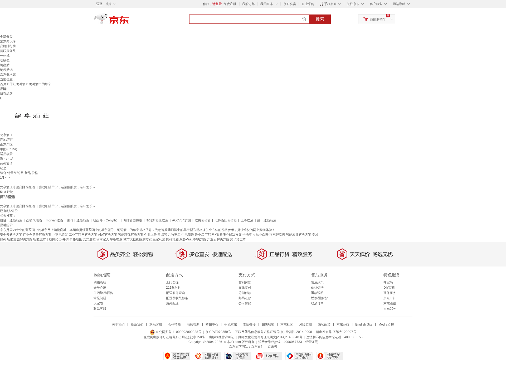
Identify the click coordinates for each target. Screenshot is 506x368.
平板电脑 (116, 239)
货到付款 (245, 282)
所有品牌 (6, 93)
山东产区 (6, 144)
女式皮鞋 (89, 239)
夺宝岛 (388, 282)
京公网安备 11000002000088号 (178, 332)
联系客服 (100, 309)
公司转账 (245, 303)
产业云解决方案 (218, 239)
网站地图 (172, 239)
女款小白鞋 (261, 234)
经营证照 (311, 342)
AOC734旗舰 (181, 220)
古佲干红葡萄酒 (78, 220)
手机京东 (330, 4)
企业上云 (150, 234)
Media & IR (386, 324)
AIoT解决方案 (107, 234)
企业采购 (307, 4)
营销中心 (212, 324)
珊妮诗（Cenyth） (106, 220)
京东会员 (289, 4)
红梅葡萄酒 (203, 220)
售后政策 (317, 282)
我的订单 (248, 4)
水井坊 (64, 239)
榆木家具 (102, 239)
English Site (363, 324)
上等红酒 (247, 220)
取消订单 (317, 303)
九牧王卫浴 (176, 234)
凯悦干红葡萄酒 (11, 220)
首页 (3, 84)
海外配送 (172, 303)
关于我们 (118, 324)
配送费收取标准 (177, 298)
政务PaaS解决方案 (192, 239)
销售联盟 (268, 324)
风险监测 (305, 324)
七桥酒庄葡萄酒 (226, 220)
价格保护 (317, 287)
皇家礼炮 (159, 239)
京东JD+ (389, 309)
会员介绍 (100, 287)
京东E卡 (389, 298)
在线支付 (245, 287)
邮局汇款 (245, 298)
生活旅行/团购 (103, 293)
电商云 (189, 234)
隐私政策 (324, 324)
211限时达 (173, 287)
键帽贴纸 (6, 70)
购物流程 (100, 282)
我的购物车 (378, 19)
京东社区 (286, 324)
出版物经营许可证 (221, 337)
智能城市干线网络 (46, 239)
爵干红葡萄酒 (266, 220)
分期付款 (245, 293)
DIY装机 (389, 287)
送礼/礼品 (6, 159)
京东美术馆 (8, 74)
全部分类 (6, 36)
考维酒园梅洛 (132, 220)
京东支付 (257, 346)
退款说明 (317, 293)
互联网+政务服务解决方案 (223, 234)
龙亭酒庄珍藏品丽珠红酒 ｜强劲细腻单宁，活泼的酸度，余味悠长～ (48, 187)
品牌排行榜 (8, 46)
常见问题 (100, 298)
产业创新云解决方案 (37, 234)
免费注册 (229, 4)
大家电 (98, 303)
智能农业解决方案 (298, 234)
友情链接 (249, 324)
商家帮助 (193, 324)
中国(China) (8, 149)
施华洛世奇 (238, 239)
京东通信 (389, 303)
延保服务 (389, 293)
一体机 (4, 55)
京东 (129, 21)
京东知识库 (8, 41)
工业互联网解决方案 (83, 234)
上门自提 (172, 282)
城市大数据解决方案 (137, 239)
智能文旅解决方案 (19, 239)
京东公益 (343, 324)
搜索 (320, 19)
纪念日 (4, 168)
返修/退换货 (319, 298)
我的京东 (266, 4)
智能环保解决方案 (130, 234)
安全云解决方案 (11, 234)
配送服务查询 (175, 293)
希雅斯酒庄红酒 (157, 220)
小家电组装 (60, 234)
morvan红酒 (54, 220)
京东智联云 (277, 234)
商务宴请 (6, 163)
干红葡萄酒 (18, 84)
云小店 (199, 234)
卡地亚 (247, 234)
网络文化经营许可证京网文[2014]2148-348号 (270, 337)
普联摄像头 (8, 51)
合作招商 (174, 324)
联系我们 (137, 324)
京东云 (272, 346)
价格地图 (76, 239)
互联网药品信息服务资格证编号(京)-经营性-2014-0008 (273, 332)
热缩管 (162, 234)
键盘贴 (4, 65)
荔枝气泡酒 (34, 220)
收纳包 (4, 60)
